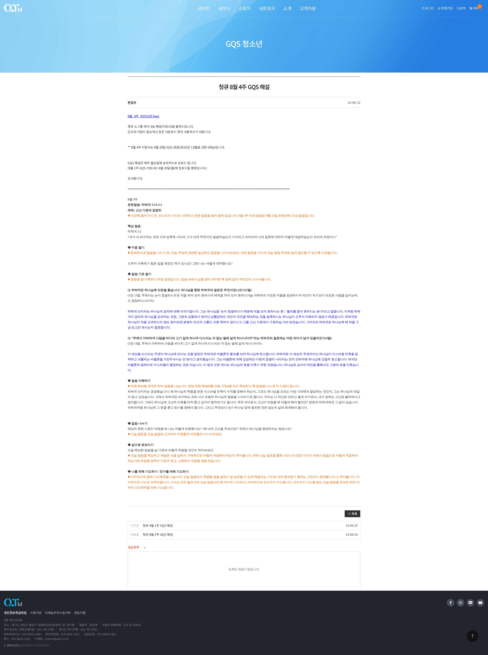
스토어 (245, 8)
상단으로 (472, 636)
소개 (287, 8)
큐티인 (204, 8)
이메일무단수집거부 (58, 612)
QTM (13, 8)
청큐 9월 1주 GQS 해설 (158, 525)
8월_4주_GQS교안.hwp (143, 116)
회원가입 (447, 8)
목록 (354, 513)
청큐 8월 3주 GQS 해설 (158, 534)
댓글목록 (133, 547)
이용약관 (36, 612)
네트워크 (267, 8)
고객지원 (308, 8)
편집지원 (80, 612)
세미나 (224, 8)
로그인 (429, 8)
